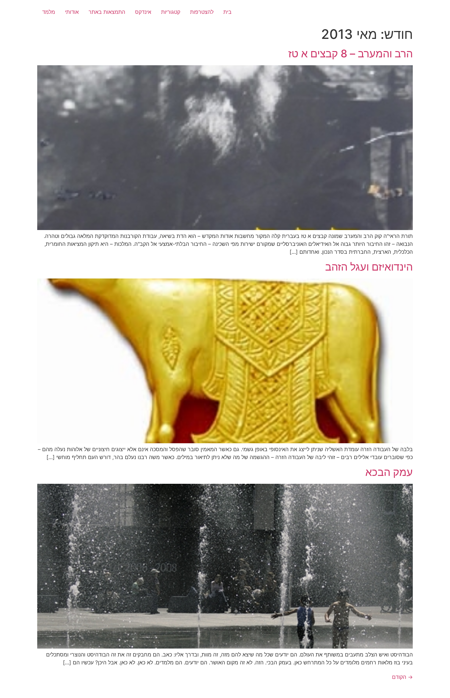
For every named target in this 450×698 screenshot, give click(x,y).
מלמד (48, 12)
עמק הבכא (389, 472)
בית (227, 12)
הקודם (402, 677)
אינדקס (143, 12)
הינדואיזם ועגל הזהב (369, 266)
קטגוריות (170, 12)
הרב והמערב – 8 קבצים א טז (350, 53)
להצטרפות (201, 12)
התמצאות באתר (107, 12)
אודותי (72, 12)
